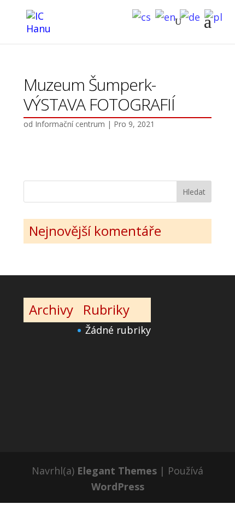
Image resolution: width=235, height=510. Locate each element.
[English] (167, 15)
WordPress (117, 486)
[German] (192, 15)
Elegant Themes (117, 470)
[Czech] (143, 15)
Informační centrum (70, 124)
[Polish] (215, 15)
